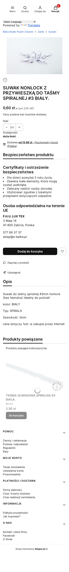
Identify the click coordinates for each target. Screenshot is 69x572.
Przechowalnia (11, 474)
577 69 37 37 (12, 232)
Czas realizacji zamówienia (19, 497)
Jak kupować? (11, 516)
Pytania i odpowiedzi (15, 444)
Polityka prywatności (15, 512)
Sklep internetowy (30, 549)
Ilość (5, 120)
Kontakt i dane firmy (15, 531)
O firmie (7, 539)
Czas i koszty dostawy (16, 493)
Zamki (41, 31)
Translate (33, 25)
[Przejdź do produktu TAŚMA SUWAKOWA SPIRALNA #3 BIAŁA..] (34, 373)
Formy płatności (12, 489)
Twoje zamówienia (14, 467)
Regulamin (9, 447)
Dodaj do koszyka (30, 251)
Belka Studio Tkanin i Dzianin (18, 31)
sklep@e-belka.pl (15, 237)
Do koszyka (16, 415)
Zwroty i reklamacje (14, 440)
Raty (5, 451)
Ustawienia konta (13, 470)
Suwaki (52, 31)
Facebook (9, 535)
